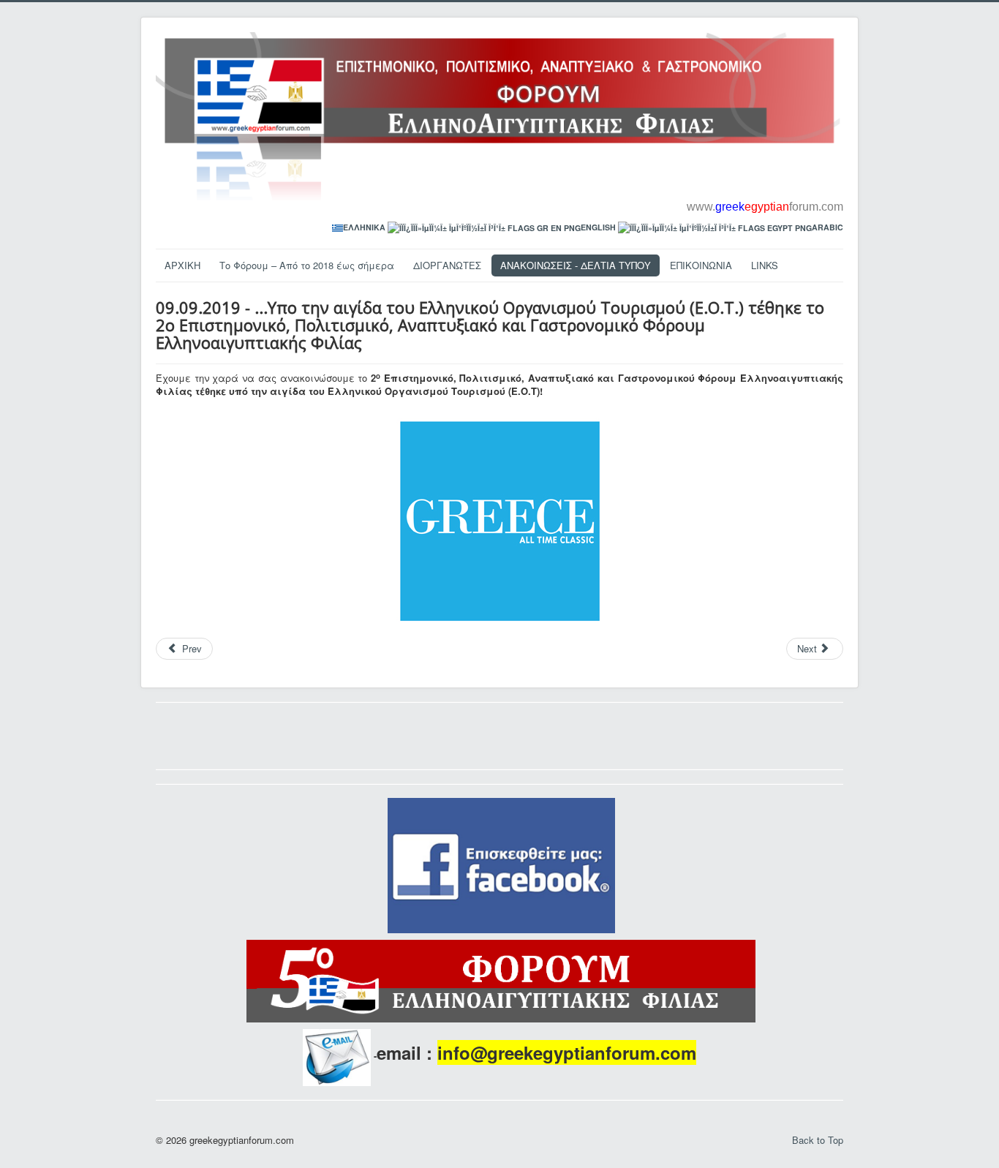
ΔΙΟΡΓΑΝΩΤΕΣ (447, 265)
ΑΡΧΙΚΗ (182, 265)
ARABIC (827, 227)
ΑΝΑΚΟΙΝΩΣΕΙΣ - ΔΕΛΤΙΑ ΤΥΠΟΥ (575, 265)
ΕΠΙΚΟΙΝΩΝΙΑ (701, 265)
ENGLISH (598, 227)
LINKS (764, 265)
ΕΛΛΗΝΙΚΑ (364, 227)
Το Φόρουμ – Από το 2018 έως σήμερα (306, 265)
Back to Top (817, 1140)
